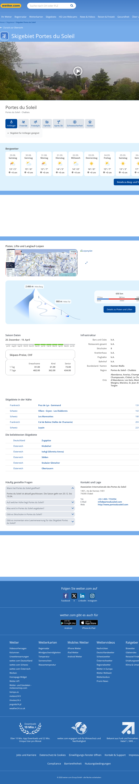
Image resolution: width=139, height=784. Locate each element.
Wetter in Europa (104, 668)
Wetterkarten (48, 642)
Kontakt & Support (115, 755)
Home (2, 22)
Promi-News (102, 681)
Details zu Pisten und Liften (119, 309)
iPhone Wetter (74, 648)
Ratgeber (132, 642)
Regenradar (44, 648)
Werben (13, 673)
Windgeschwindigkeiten (50, 652)
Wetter (14, 642)
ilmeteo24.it (15, 700)
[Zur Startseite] (11, 5)
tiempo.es (14, 692)
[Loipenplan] (41, 262)
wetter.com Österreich (20, 668)
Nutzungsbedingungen (98, 763)
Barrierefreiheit (73, 763)
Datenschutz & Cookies (53, 755)
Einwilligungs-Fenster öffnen (85, 755)
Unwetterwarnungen (19, 656)
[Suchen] (71, 6)
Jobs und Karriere (26, 755)
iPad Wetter (73, 652)
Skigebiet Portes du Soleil (26, 22)
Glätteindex (131, 652)
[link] (6, 16)
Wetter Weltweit (104, 673)
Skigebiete (10, 22)
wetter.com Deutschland (21, 660)
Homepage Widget (18, 677)
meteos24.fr (15, 696)
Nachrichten (102, 648)
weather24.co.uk (17, 708)
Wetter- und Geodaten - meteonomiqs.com (20, 686)
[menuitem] (6, 16)
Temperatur (44, 656)
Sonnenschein (45, 660)
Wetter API (14, 681)
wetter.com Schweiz (19, 664)
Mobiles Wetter (78, 642)
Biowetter (130, 648)
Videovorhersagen (18, 648)
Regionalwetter (104, 664)
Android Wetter (75, 656)
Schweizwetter (103, 656)
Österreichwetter (104, 660)
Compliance (54, 763)
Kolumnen (14, 652)
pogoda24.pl (15, 704)
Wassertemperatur (47, 664)
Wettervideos (106, 642)
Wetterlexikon (103, 677)
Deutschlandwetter (105, 652)
